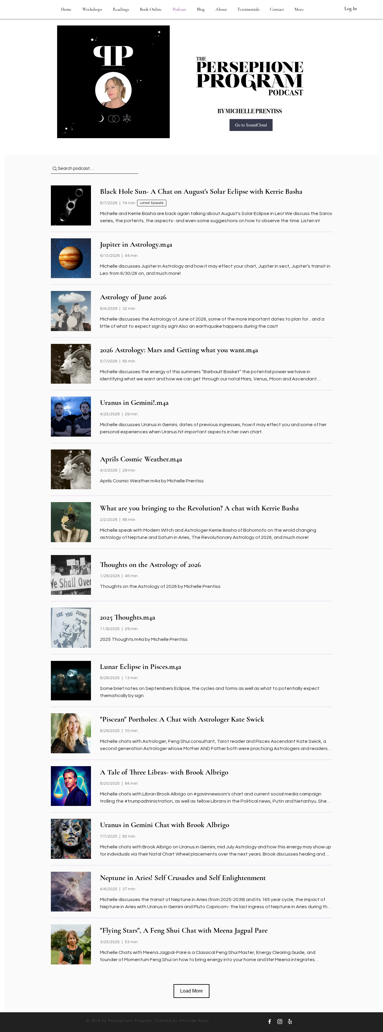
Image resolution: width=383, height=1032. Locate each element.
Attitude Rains (194, 1020)
